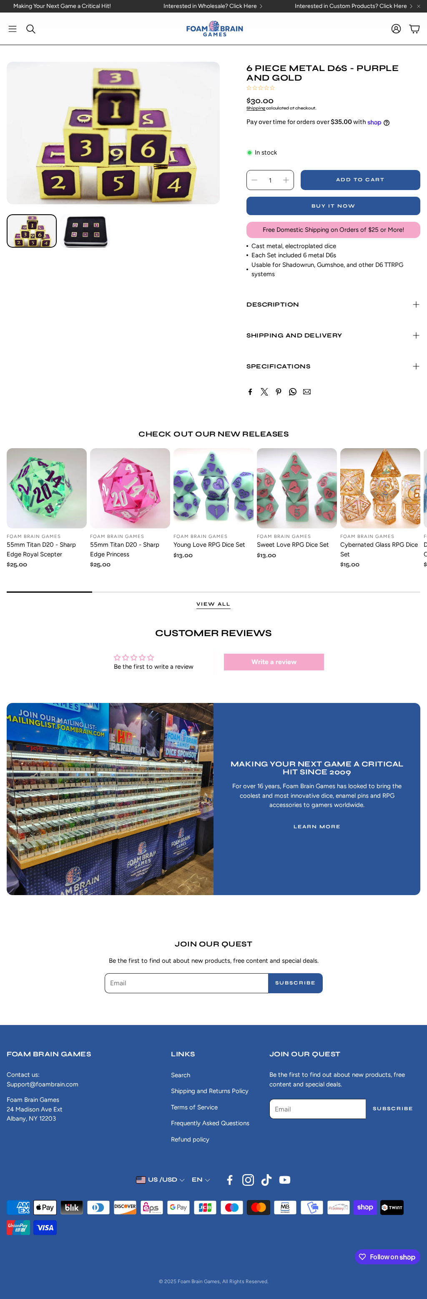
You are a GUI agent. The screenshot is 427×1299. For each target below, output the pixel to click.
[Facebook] (250, 392)
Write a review (273, 662)
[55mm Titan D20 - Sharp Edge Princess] (130, 488)
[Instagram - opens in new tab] (248, 1180)
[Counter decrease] (254, 180)
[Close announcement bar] (418, 6)
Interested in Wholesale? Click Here (210, 6)
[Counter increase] (286, 180)
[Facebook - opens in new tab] (230, 1180)
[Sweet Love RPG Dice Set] (297, 488)
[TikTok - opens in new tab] (266, 1180)
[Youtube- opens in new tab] (285, 1180)
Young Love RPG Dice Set (209, 544)
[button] (12, 29)
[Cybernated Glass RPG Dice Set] (380, 488)
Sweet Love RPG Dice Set (293, 544)
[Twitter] (264, 392)
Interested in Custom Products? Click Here (351, 6)
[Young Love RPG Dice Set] (213, 488)
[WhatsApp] (292, 392)
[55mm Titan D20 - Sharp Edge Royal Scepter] (47, 488)
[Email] (307, 392)
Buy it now (333, 206)
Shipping (255, 108)
